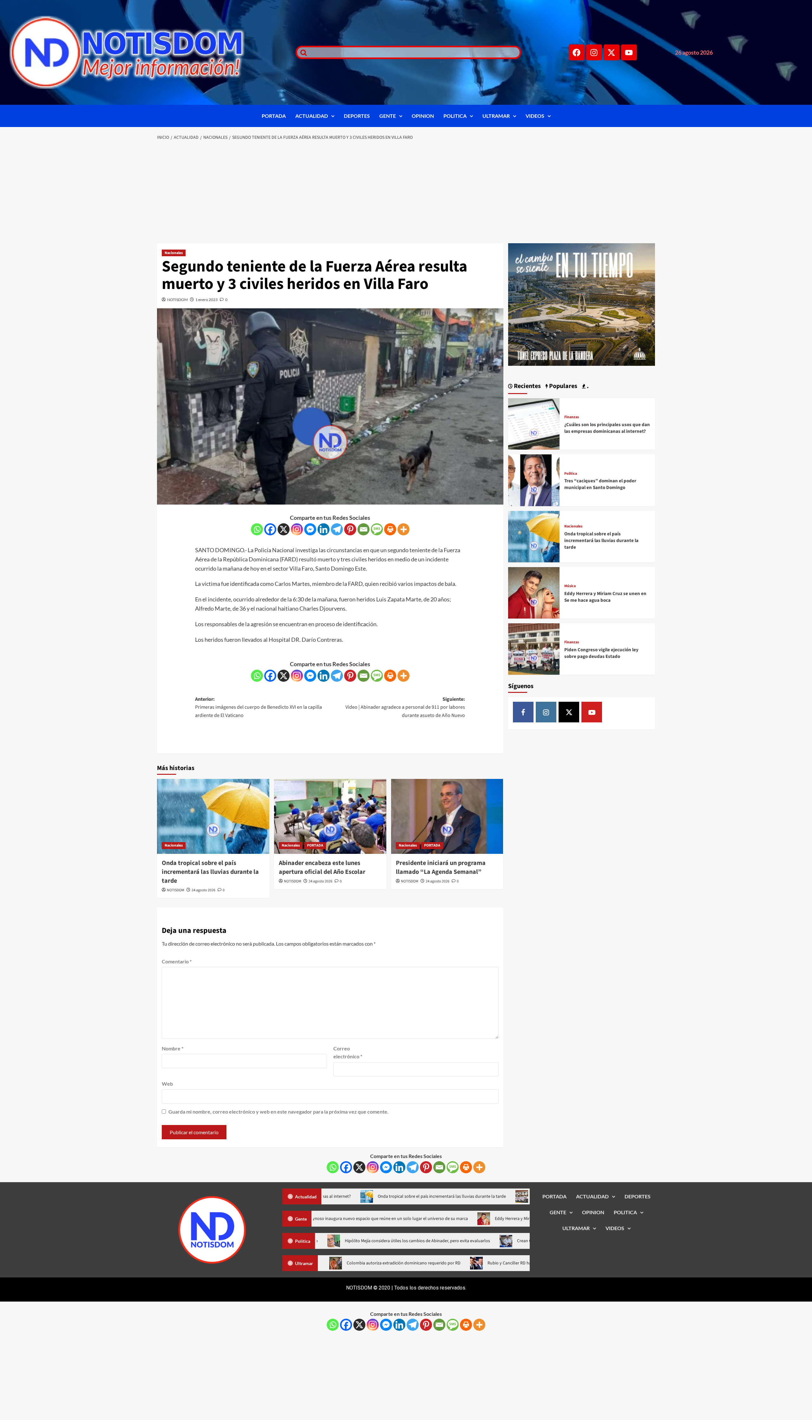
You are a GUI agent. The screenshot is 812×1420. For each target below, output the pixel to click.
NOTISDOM (177, 299)
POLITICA (455, 116)
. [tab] (587, 386)
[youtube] (591, 712)
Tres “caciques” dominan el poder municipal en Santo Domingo (600, 484)
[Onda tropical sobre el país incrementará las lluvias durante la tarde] (213, 816)
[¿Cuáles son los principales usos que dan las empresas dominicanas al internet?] (534, 423)
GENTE (387, 116)
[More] (403, 529)
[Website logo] (145, 52)
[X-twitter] (611, 52)
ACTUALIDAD (311, 116)
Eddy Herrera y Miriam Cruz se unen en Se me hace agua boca (605, 597)
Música (570, 586)
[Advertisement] (406, 192)
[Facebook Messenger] (310, 529)
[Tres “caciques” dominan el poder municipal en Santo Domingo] (534, 480)
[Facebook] (577, 52)
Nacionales (174, 253)
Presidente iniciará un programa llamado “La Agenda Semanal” (441, 867)
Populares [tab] (562, 386)
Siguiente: (405, 707)
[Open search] (302, 52)
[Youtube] (629, 52)
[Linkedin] (324, 529)
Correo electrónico (347, 1052)
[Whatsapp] (257, 529)
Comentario (177, 961)
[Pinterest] (350, 529)
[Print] (390, 529)
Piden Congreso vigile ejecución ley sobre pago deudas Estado (601, 653)
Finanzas (571, 417)
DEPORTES (357, 116)
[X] (284, 529)
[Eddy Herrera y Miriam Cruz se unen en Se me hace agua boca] (534, 592)
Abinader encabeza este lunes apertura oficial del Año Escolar (322, 867)
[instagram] (546, 712)
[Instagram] (594, 52)
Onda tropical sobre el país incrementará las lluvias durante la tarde (210, 872)
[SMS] (377, 529)
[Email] (363, 529)
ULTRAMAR (496, 116)
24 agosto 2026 (203, 890)
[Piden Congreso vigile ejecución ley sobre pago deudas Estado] (534, 648)
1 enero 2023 (206, 299)
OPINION (423, 116)
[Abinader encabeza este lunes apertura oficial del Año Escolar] (330, 816)
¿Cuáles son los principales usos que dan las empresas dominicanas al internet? (607, 428)
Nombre (172, 1048)
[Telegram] (337, 529)
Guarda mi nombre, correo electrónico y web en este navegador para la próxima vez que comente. (278, 1112)
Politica (570, 473)
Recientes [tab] (527, 386)
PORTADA (274, 116)
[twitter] (569, 712)
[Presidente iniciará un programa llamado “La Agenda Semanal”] (447, 816)
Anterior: (258, 707)
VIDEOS (535, 116)
